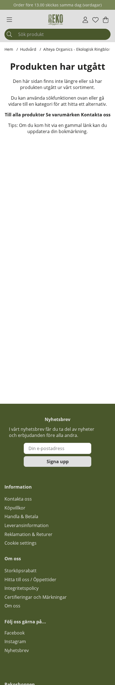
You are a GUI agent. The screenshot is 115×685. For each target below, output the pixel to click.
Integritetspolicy (21, 588)
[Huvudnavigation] (9, 20)
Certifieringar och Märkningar (35, 597)
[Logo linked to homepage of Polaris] (55, 19)
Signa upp (58, 461)
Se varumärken (63, 115)
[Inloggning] (85, 20)
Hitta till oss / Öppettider (30, 579)
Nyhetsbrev (16, 650)
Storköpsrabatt (20, 571)
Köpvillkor (14, 508)
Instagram (15, 641)
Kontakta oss (96, 115)
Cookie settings (20, 543)
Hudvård (28, 49)
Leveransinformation (26, 525)
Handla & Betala (21, 516)
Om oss (12, 606)
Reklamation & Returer (28, 534)
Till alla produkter (25, 115)
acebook (16, 633)
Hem (8, 49)
